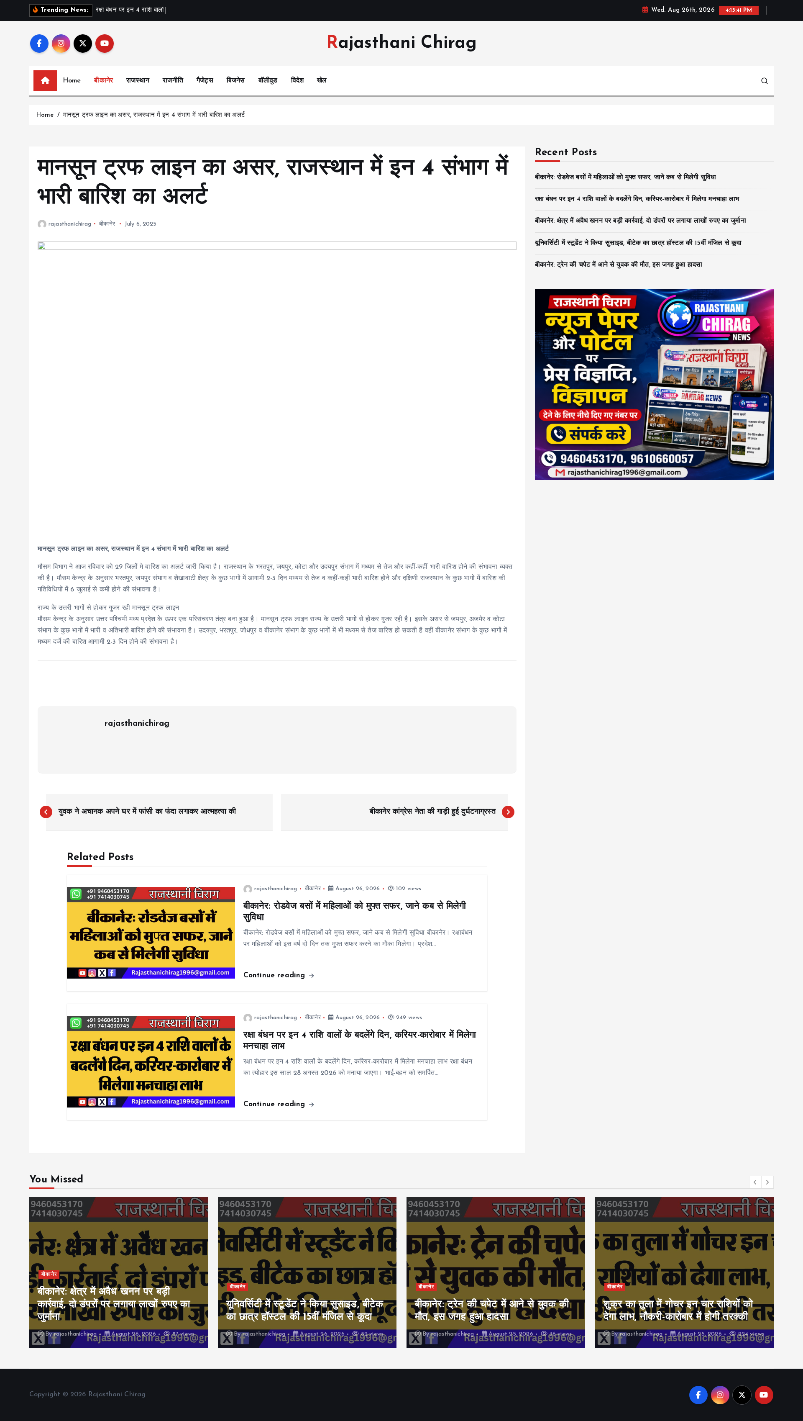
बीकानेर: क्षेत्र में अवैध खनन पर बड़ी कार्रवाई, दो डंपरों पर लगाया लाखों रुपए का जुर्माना (640, 221)
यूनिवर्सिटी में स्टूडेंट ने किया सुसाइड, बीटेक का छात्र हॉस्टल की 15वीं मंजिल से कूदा (638, 243)
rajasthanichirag (70, 224)
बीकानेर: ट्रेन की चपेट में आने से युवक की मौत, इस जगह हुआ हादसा (618, 265)
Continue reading (275, 975)
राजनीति (173, 80)
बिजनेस (236, 80)
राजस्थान (137, 80)
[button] (755, 1182)
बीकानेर (103, 80)
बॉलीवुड (268, 80)
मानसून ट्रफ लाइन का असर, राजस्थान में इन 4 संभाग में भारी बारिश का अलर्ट (154, 115)
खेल (322, 80)
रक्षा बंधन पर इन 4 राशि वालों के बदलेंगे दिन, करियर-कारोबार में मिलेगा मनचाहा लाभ (637, 199)
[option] (118, 1272)
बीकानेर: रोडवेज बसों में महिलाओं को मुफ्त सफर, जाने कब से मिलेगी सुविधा (625, 177)
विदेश (297, 80)
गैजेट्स (205, 80)
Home (72, 80)
